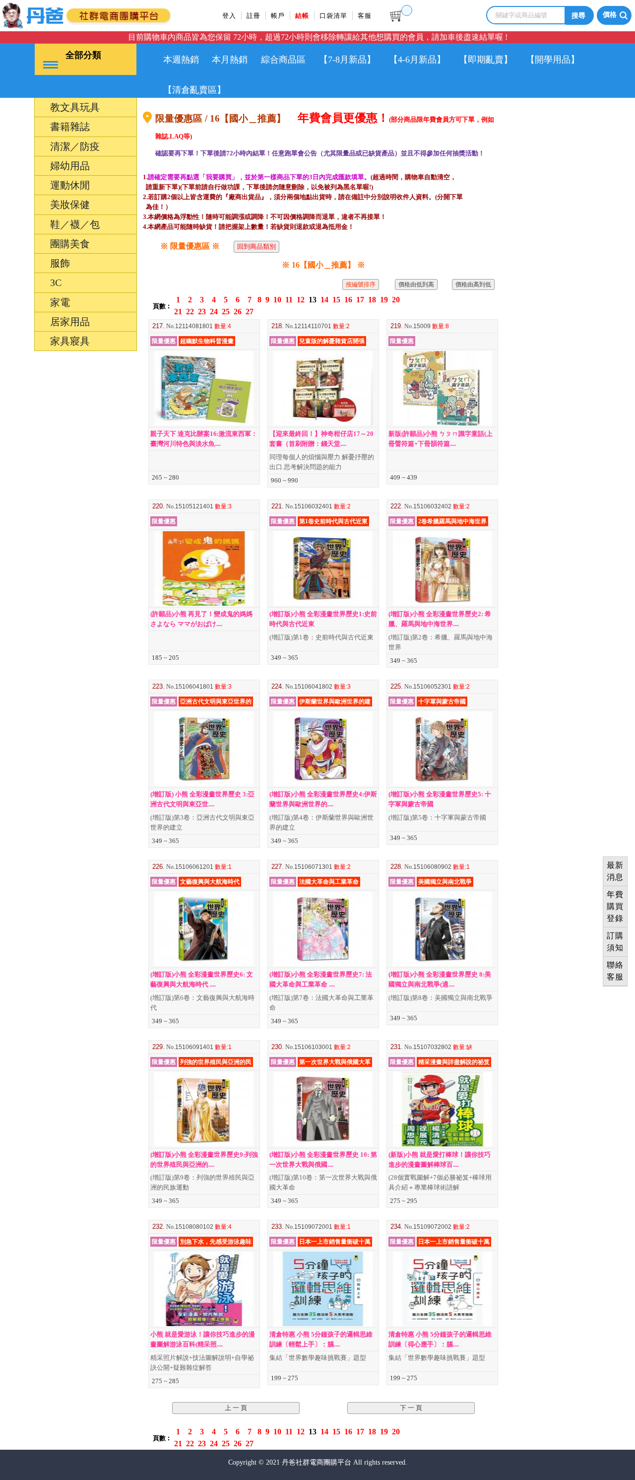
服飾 (18, 850)
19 (384, 299)
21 (178, 311)
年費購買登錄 (615, 906)
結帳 (302, 15)
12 (301, 299)
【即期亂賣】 (485, 60)
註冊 (253, 15)
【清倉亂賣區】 (194, 90)
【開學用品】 (552, 60)
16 (348, 299)
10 (277, 299)
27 (250, 311)
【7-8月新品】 (347, 60)
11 (289, 299)
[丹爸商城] (106, 13)
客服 (365, 15)
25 (226, 311)
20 (396, 299)
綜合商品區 (283, 60)
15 (336, 299)
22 (190, 311)
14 (324, 299)
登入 (229, 15)
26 (238, 311)
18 (372, 299)
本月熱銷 (230, 60)
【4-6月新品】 (417, 60)
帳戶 (278, 15)
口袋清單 (333, 15)
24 (214, 311)
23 (202, 311)
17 (360, 299)
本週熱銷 (181, 60)
